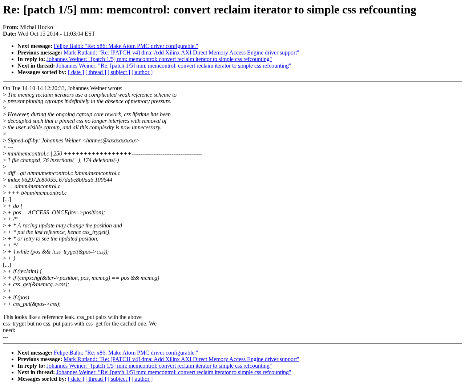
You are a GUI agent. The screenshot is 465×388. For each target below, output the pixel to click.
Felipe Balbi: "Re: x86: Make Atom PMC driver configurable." (126, 46)
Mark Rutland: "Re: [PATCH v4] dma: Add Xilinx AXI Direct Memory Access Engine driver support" (181, 52)
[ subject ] (119, 72)
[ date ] (76, 72)
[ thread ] (95, 72)
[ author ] (142, 72)
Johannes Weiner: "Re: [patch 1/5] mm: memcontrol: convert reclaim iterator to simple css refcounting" (173, 65)
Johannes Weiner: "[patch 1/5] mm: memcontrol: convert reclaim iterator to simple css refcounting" (159, 59)
